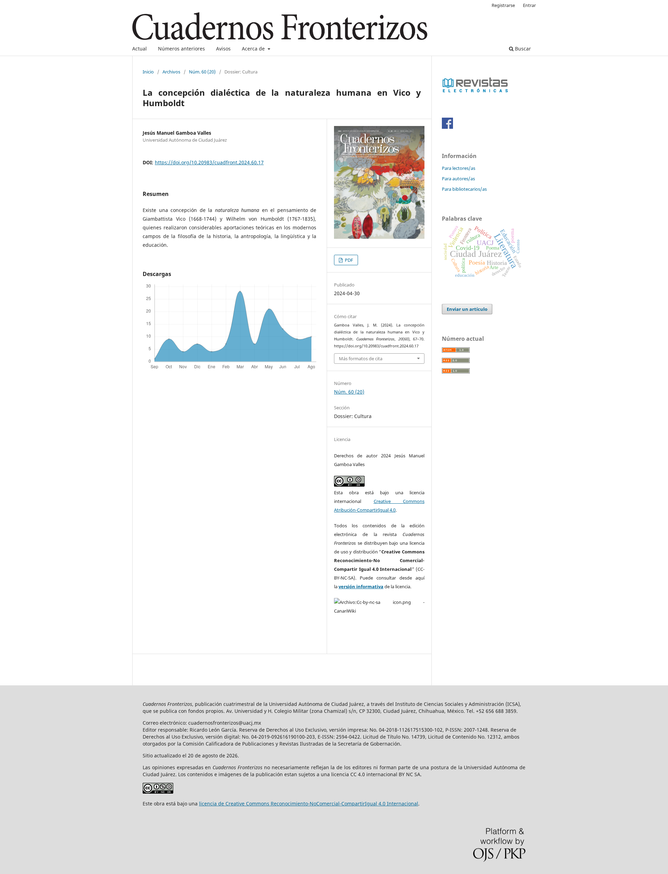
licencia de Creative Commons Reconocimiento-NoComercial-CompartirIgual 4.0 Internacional (308, 803)
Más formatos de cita (360, 358)
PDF (348, 260)
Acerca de (254, 48)
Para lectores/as (458, 168)
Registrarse (503, 5)
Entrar (529, 5)
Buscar (522, 48)
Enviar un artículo (467, 309)
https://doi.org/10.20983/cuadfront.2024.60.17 (209, 162)
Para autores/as (458, 178)
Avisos (223, 48)
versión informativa (361, 586)
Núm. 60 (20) (202, 72)
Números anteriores (181, 48)
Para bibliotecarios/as (464, 189)
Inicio (148, 72)
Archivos (171, 72)
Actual (139, 48)
